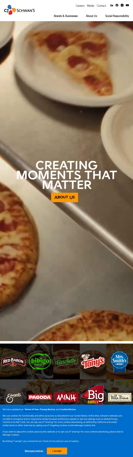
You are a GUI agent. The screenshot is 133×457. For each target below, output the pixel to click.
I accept (56, 450)
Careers (80, 5)
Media (90, 5)
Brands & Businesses (66, 16)
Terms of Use (31, 409)
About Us (91, 16)
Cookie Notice (68, 409)
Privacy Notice (47, 409)
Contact (101, 5)
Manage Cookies (34, 450)
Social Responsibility (117, 16)
